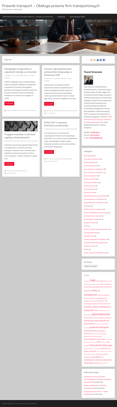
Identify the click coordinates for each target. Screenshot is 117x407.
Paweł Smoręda (32, 141)
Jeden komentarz (52, 161)
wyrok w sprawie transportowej (95, 253)
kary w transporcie (90, 176)
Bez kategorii (88, 156)
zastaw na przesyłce (102, 354)
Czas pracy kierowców (92, 159)
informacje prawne (90, 166)
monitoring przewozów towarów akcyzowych (97, 303)
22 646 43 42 (95, 132)
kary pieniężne (95, 287)
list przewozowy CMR (101, 301)
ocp (96, 310)
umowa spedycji (87, 348)
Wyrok (86, 249)
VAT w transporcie (101, 351)
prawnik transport (99, 327)
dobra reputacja (89, 162)
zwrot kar (97, 363)
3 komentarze (51, 113)
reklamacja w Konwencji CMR (92, 336)
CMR (92, 280)
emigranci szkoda (96, 284)
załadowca (87, 357)
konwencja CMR (52, 111)
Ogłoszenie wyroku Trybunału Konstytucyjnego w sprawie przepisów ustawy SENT (97, 379)
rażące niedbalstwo (102, 333)
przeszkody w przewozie (92, 219)
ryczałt (107, 339)
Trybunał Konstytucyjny (100, 345)
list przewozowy (89, 186)
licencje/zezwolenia (53, 159)
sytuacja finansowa (66, 159)
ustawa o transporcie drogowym (95, 239)
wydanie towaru (89, 246)
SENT (86, 226)
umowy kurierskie (96, 348)
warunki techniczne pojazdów (94, 243)
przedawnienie (90, 331)
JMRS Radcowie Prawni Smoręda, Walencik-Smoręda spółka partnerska (98, 119)
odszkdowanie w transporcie (94, 199)
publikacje (61, 17)
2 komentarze (11, 173)
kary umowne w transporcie (94, 169)
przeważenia (94, 333)
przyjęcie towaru (90, 223)
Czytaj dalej (9, 103)
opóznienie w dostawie (99, 324)
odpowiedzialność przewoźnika (17, 110)
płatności (87, 206)
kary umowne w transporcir (93, 172)
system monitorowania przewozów (96, 229)
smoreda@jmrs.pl (95, 138)
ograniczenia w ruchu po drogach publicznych (98, 318)
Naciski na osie (89, 192)
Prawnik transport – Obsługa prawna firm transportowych (51, 5)
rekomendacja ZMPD (77, 17)
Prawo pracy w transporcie (93, 209)
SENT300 (103, 342)
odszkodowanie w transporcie (94, 202)
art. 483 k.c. (86, 281)
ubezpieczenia (31, 110)
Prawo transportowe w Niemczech (96, 213)
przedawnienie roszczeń (92, 216)
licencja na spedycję (103, 295)
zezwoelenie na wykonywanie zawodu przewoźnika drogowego (98, 360)
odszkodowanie (100, 314)
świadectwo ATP (104, 363)
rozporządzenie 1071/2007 (94, 339)
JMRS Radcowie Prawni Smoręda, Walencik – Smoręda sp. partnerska (27, 17)
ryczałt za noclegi (92, 342)
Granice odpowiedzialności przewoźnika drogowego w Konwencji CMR (58, 71)
